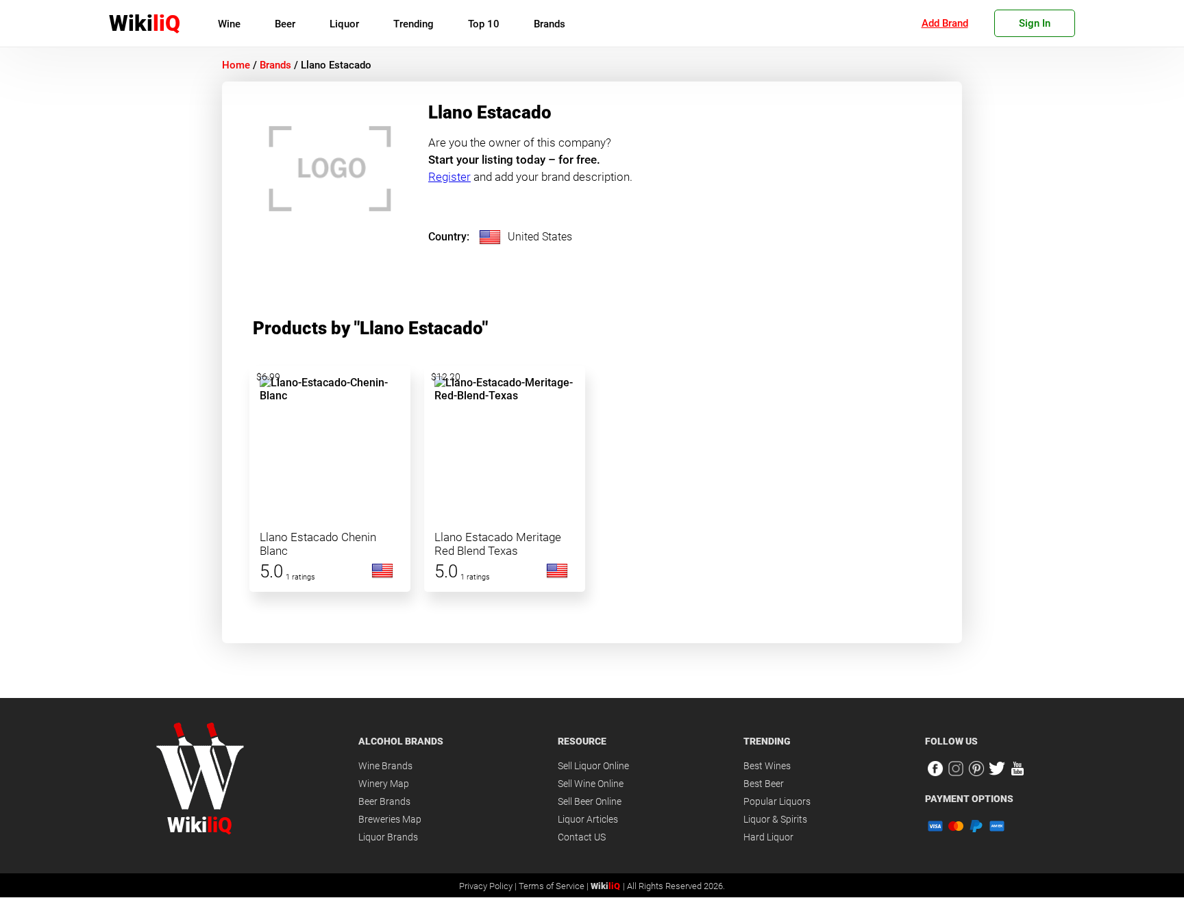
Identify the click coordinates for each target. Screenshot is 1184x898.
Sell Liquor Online (593, 765)
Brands (549, 24)
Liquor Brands (388, 837)
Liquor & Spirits (775, 819)
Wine (229, 24)
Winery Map (383, 783)
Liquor (344, 24)
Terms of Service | (555, 886)
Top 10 (484, 24)
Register (449, 177)
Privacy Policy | (489, 886)
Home (236, 65)
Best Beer (763, 783)
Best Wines (767, 765)
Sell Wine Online (591, 783)
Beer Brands (384, 801)
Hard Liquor (768, 837)
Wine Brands (385, 765)
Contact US (582, 837)
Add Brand (945, 23)
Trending (413, 24)
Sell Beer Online (589, 801)
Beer (285, 24)
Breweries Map (389, 819)
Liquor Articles (588, 819)
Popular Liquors (777, 801)
